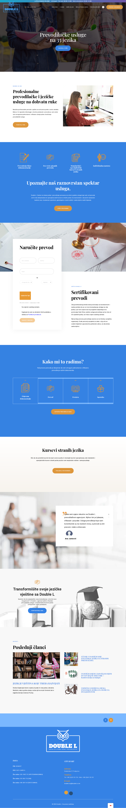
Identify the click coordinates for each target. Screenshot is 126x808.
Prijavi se (63, 48)
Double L (59, 804)
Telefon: (67, 775)
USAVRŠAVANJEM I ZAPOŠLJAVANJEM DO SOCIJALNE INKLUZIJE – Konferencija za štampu (96, 675)
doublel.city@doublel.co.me (72, 783)
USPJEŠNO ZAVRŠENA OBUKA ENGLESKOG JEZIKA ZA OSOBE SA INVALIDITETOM (95, 690)
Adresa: (67, 769)
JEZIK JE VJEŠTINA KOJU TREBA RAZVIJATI (36, 683)
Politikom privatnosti (34, 314)
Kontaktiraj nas (37, 610)
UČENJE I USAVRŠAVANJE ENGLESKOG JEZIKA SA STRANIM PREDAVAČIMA (95, 658)
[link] (66, 792)
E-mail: (67, 781)
